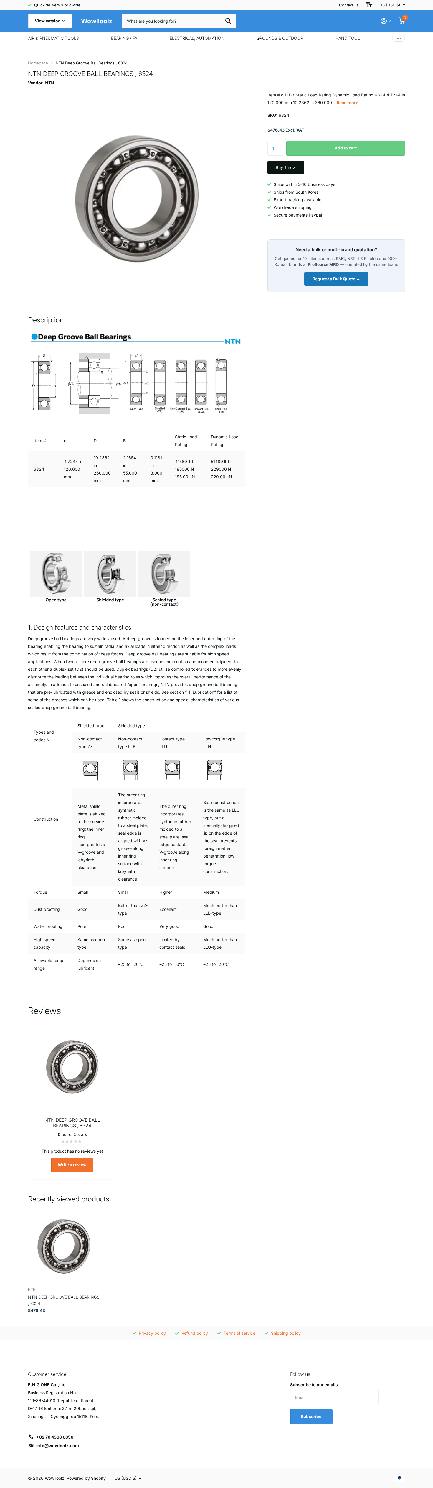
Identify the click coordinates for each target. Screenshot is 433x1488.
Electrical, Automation (197, 38)
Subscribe (311, 1416)
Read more (347, 102)
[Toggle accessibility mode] (369, 5)
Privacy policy (152, 1333)
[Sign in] (386, 21)
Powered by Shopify (86, 1478)
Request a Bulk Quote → (336, 278)
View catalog (48, 20)
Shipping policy (286, 1333)
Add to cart (346, 147)
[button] (282, 143)
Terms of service (239, 1333)
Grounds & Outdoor (280, 38)
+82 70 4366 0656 (54, 1436)
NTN (49, 82)
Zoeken (228, 21)
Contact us (349, 5)
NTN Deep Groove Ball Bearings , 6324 (64, 1300)
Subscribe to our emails (314, 1384)
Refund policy (194, 1333)
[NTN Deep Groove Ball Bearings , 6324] (64, 1246)
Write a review (72, 1164)
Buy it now (286, 167)
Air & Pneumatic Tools (53, 38)
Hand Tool (348, 38)
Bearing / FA (124, 38)
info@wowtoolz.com (57, 1445)
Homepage (38, 63)
